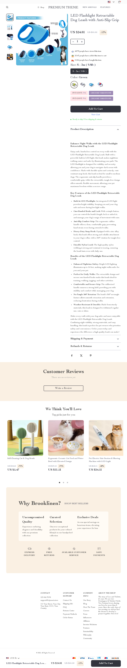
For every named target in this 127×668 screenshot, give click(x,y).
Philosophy (87, 635)
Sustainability (88, 631)
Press (85, 614)
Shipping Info (68, 604)
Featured (105, 7)
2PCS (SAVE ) (79, 93)
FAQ (65, 607)
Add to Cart (106, 663)
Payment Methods (70, 614)
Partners (86, 628)
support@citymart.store (49, 600)
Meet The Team (89, 607)
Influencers (87, 618)
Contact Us (67, 600)
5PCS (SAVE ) (79, 98)
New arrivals (89, 7)
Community (87, 638)
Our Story (87, 600)
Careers (86, 611)
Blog (85, 604)
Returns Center (68, 611)
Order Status (68, 618)
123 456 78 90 (46, 597)
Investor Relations (90, 625)
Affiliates (86, 621)
